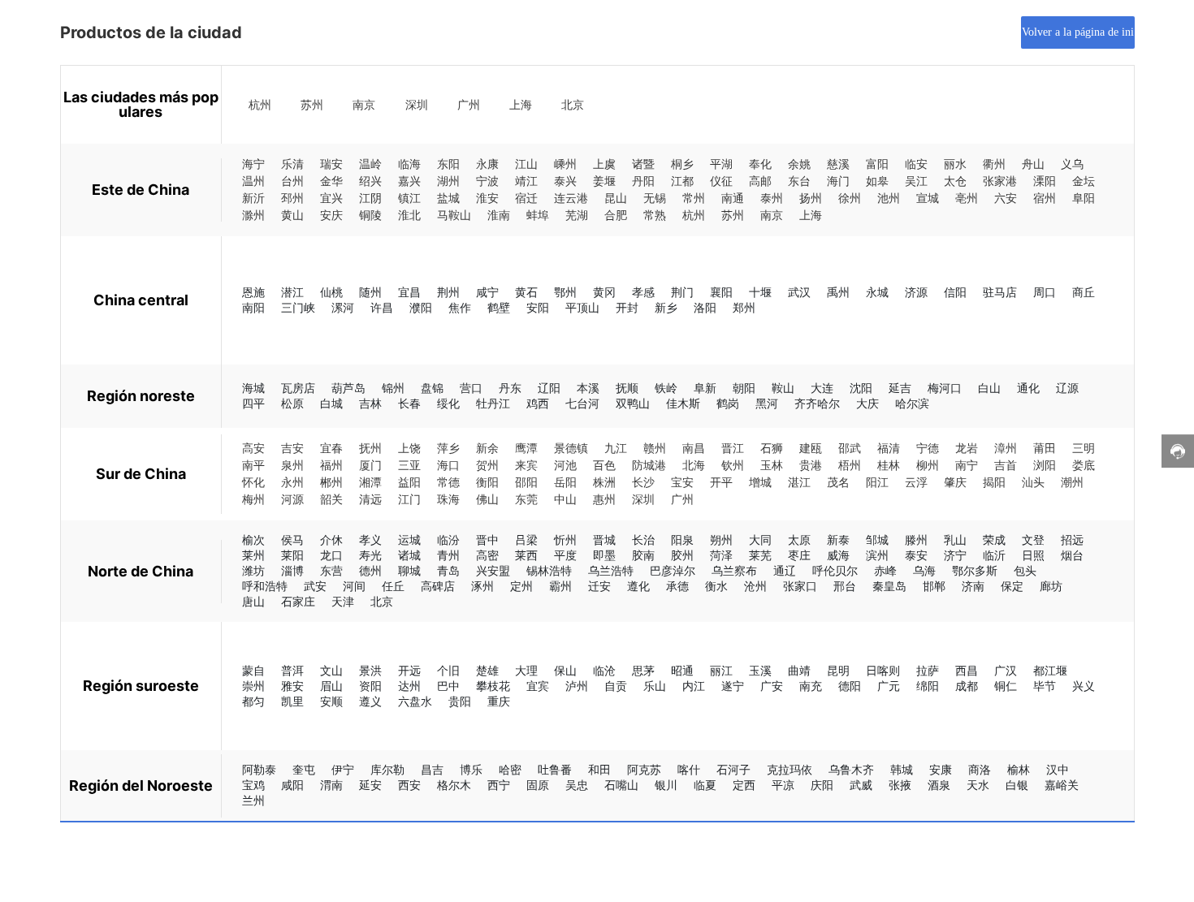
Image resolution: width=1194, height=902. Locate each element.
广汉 (1005, 670)
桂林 (888, 466)
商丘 (1083, 292)
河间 (354, 586)
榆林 (1018, 769)
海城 (253, 388)
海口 (448, 466)
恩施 (253, 292)
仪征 (721, 181)
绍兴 (370, 181)
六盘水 (415, 701)
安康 (940, 769)
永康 (487, 164)
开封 (627, 307)
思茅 (643, 670)
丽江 (721, 670)
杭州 (260, 105)
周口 (1044, 292)
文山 (331, 670)
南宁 (966, 466)
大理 (526, 670)
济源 (916, 292)
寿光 (370, 555)
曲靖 (799, 670)
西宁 (498, 785)
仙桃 (331, 292)
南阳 (253, 307)
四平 (253, 403)
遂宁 (732, 686)
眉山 (331, 686)
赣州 (654, 448)
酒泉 (939, 785)
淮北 (409, 215)
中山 (565, 500)
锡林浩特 (549, 570)
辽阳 (549, 388)
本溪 (588, 388)
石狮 (771, 448)
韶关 (331, 500)
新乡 (666, 307)
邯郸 (934, 586)
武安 (315, 586)
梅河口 (945, 388)
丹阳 (643, 181)
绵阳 (927, 686)
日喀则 (883, 670)
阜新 (705, 388)
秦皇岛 (889, 586)
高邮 (760, 181)
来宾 (526, 466)
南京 (364, 105)
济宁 (955, 555)
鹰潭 (526, 448)
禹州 (838, 292)
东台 (799, 181)
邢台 (844, 586)
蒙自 (253, 670)
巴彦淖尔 (672, 570)
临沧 (604, 670)
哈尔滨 (912, 403)
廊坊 (1051, 586)
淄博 (292, 570)
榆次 (253, 539)
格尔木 (454, 785)
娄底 (1083, 466)
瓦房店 (298, 388)
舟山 (1033, 164)
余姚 (799, 164)
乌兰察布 (734, 570)
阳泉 (682, 539)
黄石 (526, 292)
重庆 (498, 701)
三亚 (409, 466)
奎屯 (303, 769)
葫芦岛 (348, 388)
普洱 (292, 670)
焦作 (459, 307)
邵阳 (526, 483)
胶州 (682, 555)
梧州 (849, 466)
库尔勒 (387, 769)
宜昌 (409, 292)
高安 (253, 448)
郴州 (331, 483)
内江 (693, 686)
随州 (370, 292)
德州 (370, 570)
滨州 (877, 555)
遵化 (638, 586)
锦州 (393, 388)
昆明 (838, 670)
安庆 (331, 215)
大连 (822, 388)
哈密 (510, 769)
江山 (526, 164)
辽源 (1067, 388)
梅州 (253, 500)
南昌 (693, 448)
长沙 (643, 483)
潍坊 (253, 570)
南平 (253, 466)
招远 (1072, 539)
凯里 (292, 701)
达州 (409, 686)
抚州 (370, 448)
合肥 (615, 215)
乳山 (955, 539)
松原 (292, 403)
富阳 (877, 164)
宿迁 (526, 198)
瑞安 (331, 164)
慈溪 (838, 164)
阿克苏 (644, 769)
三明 (1083, 448)
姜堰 (604, 181)
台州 (292, 181)
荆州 (448, 292)
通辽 (784, 570)
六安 (1005, 198)
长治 (643, 539)
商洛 (979, 769)
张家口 (800, 586)
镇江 (409, 198)
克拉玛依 (789, 769)
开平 (721, 483)
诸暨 (643, 164)
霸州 (560, 586)
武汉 (799, 292)
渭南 (331, 785)
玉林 (771, 466)
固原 (537, 785)
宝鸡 (253, 785)
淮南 (498, 215)
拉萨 (927, 670)
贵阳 (459, 701)
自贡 (615, 686)
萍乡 (448, 448)
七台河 (582, 403)
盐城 (448, 198)
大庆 (867, 403)
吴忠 (576, 785)
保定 (1012, 586)
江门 (409, 500)
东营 (331, 570)
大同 (760, 539)
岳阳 (565, 483)
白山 (989, 388)
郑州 (744, 307)
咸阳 (292, 785)
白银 (1017, 785)
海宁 (253, 164)
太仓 (955, 181)
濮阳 (420, 307)
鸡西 (537, 403)
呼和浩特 (265, 586)
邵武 (849, 448)
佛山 (487, 500)
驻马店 (1000, 292)
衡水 (716, 586)
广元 (888, 686)
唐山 (253, 601)
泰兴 (565, 181)
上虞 (604, 164)
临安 (916, 164)
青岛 (448, 570)
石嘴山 (621, 785)
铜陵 (370, 215)
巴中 (448, 686)
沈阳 (861, 388)
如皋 (877, 181)
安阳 (537, 307)
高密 (487, 555)
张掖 (900, 785)
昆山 (615, 198)
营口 (471, 388)
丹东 (510, 388)
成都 (966, 686)
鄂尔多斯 (974, 570)
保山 (565, 670)
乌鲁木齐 (851, 769)
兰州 (253, 800)
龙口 (331, 555)
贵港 (810, 466)
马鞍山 (454, 215)
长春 (409, 403)
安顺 (331, 701)
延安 (370, 785)
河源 (292, 500)
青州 (448, 555)
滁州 (253, 215)
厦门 (370, 466)
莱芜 (760, 555)
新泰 (838, 539)
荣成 (994, 539)
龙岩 (966, 448)
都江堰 (1050, 670)
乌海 (924, 570)
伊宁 (342, 769)
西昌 (966, 670)
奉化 (760, 164)
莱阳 (292, 555)
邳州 (292, 198)
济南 (973, 586)
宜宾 (537, 686)
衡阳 (487, 483)
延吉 (900, 388)
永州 (292, 483)
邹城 (877, 539)
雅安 (292, 686)
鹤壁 (498, 307)
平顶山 (582, 307)
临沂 (994, 555)
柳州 (927, 466)
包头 (1025, 570)
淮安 (487, 198)
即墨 (604, 555)
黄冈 (604, 292)
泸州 (576, 686)
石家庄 (298, 601)
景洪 (370, 670)
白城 (331, 403)
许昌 (381, 307)
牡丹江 (493, 403)
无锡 (654, 198)
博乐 (471, 769)
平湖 (721, 164)
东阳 (448, 164)
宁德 (927, 448)
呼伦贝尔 (835, 570)
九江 (615, 448)
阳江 (877, 483)
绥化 (448, 403)
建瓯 (810, 448)
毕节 (1044, 686)
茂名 (838, 483)
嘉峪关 (1062, 785)
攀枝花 (493, 686)
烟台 (1072, 555)
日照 (1033, 555)
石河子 (733, 769)
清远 (370, 500)
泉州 (292, 466)
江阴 (370, 198)
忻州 (565, 539)
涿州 (482, 586)
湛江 (799, 483)
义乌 (1072, 164)
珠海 (448, 500)
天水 (978, 785)
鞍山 (783, 388)
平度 (565, 555)
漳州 (1005, 448)
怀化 (253, 483)
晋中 (487, 539)
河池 (565, 466)
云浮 (916, 483)
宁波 (487, 181)
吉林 (370, 403)
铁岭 (666, 388)
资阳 (370, 686)
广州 (468, 105)
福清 (888, 448)
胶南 (643, 555)
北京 (572, 105)
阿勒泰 (259, 769)
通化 (1028, 388)
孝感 (643, 292)
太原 (799, 539)
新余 (487, 448)
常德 (448, 483)
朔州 (721, 539)
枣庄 (799, 555)
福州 (331, 466)
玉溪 (760, 670)
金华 (331, 181)
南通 (732, 198)
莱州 (253, 555)
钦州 (732, 466)
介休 (331, 539)
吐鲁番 (555, 769)
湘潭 (370, 483)
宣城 (927, 198)
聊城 (409, 570)
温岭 (370, 164)
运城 (409, 539)
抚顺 (627, 388)
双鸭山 (633, 403)
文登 (1033, 539)
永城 (877, 292)
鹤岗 (727, 403)
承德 (677, 586)
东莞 (526, 500)
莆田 (1044, 448)
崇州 (253, 686)
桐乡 (682, 164)
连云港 (571, 198)
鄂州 (565, 292)
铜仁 (1005, 686)
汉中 (1057, 769)
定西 (744, 785)
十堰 (760, 292)
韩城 (901, 769)
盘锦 (432, 388)
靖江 (526, 181)
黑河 (766, 403)
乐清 (292, 164)
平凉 (783, 785)
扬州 (810, 198)
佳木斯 (683, 403)
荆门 (682, 292)
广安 (771, 686)
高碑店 (438, 586)
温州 (253, 181)
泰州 (771, 198)
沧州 (755, 586)
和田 (599, 769)
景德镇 (571, 448)
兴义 (1083, 686)
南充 (810, 686)
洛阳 (705, 307)
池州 (888, 198)
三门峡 (298, 307)
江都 (682, 181)
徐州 (849, 198)
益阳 (409, 483)
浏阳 (1044, 466)
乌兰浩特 (611, 570)
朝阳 (744, 388)
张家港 (1000, 181)
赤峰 (885, 570)
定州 (521, 586)
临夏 (705, 785)
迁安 (599, 586)
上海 (520, 105)
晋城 (604, 539)
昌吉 (432, 769)
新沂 (253, 198)
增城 (760, 483)
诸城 (409, 555)
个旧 (448, 670)
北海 (693, 466)
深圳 (416, 105)
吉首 (1005, 466)
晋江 (732, 448)
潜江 (292, 292)
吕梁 (526, 539)
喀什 (688, 769)
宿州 (1044, 198)
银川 (666, 785)
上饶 (409, 448)
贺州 (487, 466)
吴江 (916, 181)
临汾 (448, 539)
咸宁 (487, 292)
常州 (693, 198)
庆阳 (822, 785)
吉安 (292, 448)
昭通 (682, 670)
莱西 (526, 555)
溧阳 (1044, 181)
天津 (342, 601)
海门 (838, 181)
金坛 (1083, 181)
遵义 (370, 701)
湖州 (448, 181)
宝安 (682, 483)
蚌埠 (537, 215)
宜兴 (331, 198)
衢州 (994, 164)
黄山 (292, 215)
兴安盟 (493, 570)
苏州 (312, 105)
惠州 (604, 500)
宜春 (331, 448)
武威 (861, 785)
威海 (838, 555)
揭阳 (994, 483)
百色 (604, 466)
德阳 (849, 686)
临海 (409, 164)
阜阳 (1083, 198)
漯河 (342, 307)
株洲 (604, 483)
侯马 (292, 539)
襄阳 (721, 292)
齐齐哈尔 (817, 403)
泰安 (916, 555)
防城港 (649, 466)
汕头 (1033, 483)
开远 (409, 670)
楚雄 (487, 670)
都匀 (253, 701)
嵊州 (565, 164)
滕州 (916, 539)
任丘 (393, 586)
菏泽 (721, 555)
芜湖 (576, 215)
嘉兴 (409, 181)
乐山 (654, 686)
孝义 (370, 539)
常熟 (654, 215)
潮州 (1072, 483)
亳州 (966, 198)
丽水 (955, 164)
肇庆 (955, 483)
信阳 (955, 292)
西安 (409, 785)
